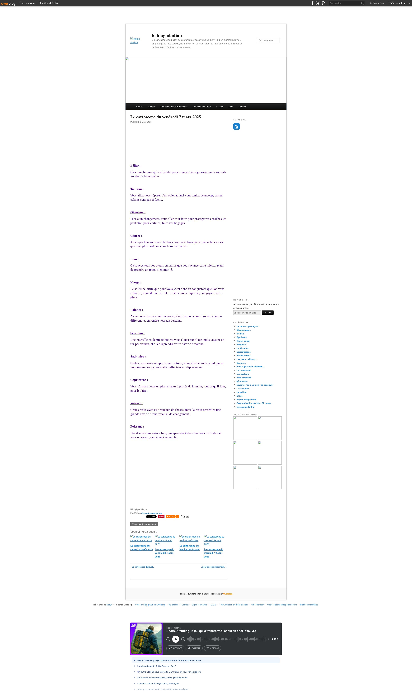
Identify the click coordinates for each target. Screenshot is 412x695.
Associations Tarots (202, 106)
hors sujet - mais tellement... (251, 366)
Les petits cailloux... (247, 359)
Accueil (139, 106)
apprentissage (244, 351)
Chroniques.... (244, 329)
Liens (231, 106)
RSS (236, 126)
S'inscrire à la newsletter (144, 524)
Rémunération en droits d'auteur (234, 604)
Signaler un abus (199, 604)
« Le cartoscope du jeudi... (142, 566)
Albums (151, 106)
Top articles (173, 604)
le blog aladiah (167, 35)
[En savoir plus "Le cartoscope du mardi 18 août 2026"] (245, 488)
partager (196, 648)
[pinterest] (323, 3)
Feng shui (242, 344)
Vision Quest (243, 340)
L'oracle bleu (243, 388)
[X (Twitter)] (318, 3)
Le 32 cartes (242, 348)
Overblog (227, 593)
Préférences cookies (309, 604)
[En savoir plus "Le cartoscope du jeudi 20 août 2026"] (245, 463)
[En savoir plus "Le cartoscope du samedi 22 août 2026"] (245, 439)
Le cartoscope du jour (247, 326)
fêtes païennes (244, 377)
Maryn (109, 604)
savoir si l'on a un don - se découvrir (255, 384)
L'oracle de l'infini (245, 406)
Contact (242, 106)
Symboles (242, 337)
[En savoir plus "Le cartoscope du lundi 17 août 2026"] (270, 488)
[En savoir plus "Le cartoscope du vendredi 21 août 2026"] (270, 439)
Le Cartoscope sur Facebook (174, 106)
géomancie (242, 381)
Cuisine (219, 106)
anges (240, 395)
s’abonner (177, 648)
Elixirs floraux (244, 355)
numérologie (243, 373)
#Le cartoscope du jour (151, 513)
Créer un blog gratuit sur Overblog (150, 604)
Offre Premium (257, 604)
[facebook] (312, 3)
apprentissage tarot (246, 399)
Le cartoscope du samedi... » (214, 566)
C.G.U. (213, 604)
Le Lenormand (244, 370)
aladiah (240, 333)
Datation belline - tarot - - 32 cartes (254, 403)
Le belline (241, 392)
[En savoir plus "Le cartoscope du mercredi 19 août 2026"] (270, 463)
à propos (214, 648)
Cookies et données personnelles (282, 604)
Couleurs (241, 362)
